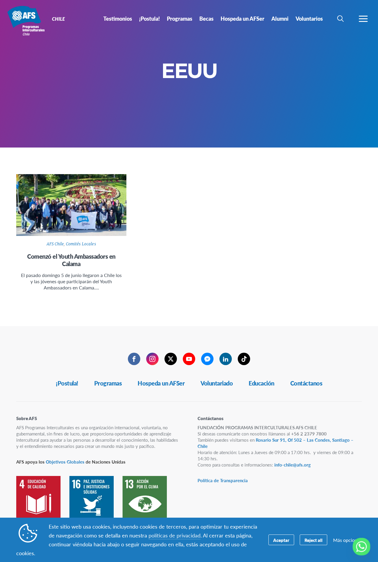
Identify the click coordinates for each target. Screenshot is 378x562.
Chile (25, 20)
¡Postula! (67, 383)
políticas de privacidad (175, 535)
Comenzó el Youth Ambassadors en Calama (71, 260)
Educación (261, 383)
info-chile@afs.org (292, 464)
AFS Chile (55, 244)
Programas (108, 383)
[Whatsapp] (361, 547)
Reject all (313, 540)
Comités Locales (81, 244)
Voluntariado (217, 383)
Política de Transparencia (223, 480)
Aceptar (281, 540)
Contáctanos (306, 383)
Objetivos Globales (65, 462)
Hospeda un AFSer (161, 383)
